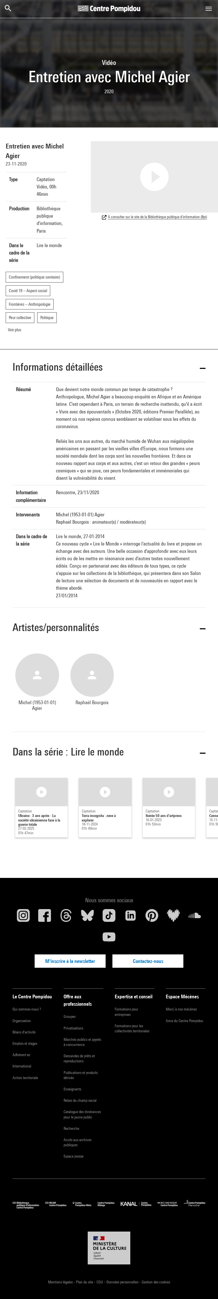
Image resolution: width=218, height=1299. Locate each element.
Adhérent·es (21, 1054)
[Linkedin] (130, 917)
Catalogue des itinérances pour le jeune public (82, 1114)
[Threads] (66, 917)
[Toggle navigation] (208, 9)
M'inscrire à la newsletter (70, 961)
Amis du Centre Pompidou (184, 1020)
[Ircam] (58, 1207)
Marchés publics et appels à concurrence (82, 1042)
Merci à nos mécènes (181, 1009)
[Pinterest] (152, 917)
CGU (100, 1282)
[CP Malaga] (109, 1207)
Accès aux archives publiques (77, 1142)
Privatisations (73, 1028)
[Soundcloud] (195, 917)
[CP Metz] (85, 1207)
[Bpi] (28, 1207)
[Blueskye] (87, 917)
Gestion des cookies (156, 1282)
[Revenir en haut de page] (204, 1285)
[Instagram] (23, 917)
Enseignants (72, 1089)
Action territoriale (25, 1077)
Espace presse (73, 1156)
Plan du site (85, 1282)
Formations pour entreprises (126, 1011)
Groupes (70, 1016)
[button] (109, 368)
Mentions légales (61, 1282)
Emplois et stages (24, 1043)
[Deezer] (173, 917)
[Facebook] (45, 917)
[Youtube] (109, 939)
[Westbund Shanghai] (171, 1207)
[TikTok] (109, 917)
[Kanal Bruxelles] (139, 1207)
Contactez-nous (148, 961)
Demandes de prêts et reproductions (79, 1058)
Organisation (21, 1020)
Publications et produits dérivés (81, 1075)
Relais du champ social (80, 1100)
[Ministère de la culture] (109, 1248)
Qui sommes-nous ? (26, 1009)
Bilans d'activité (23, 1032)
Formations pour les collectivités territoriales (132, 1028)
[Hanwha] (195, 1207)
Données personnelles (122, 1282)
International (21, 1066)
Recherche (71, 1128)
